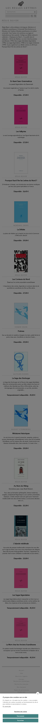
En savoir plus (7, 706)
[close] (37, 693)
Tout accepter (20, 716)
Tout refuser (20, 720)
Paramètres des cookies (20, 711)
